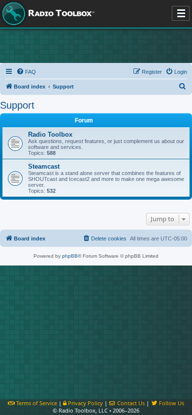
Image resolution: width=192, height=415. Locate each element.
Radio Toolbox (50, 134)
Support (17, 105)
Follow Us (171, 403)
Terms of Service (36, 403)
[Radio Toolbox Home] (47, 14)
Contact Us (130, 403)
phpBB (70, 256)
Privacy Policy (84, 403)
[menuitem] (26, 72)
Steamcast (44, 166)
